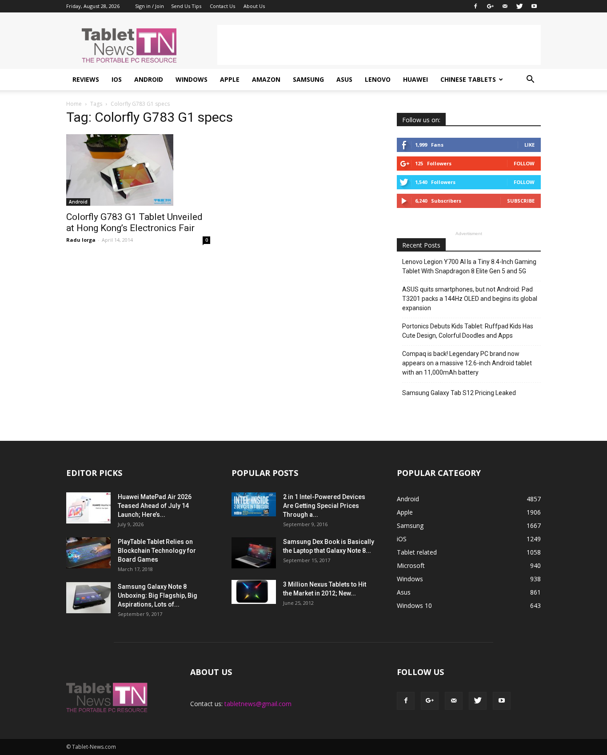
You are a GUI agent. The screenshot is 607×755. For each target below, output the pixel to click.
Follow (524, 163)
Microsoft (411, 565)
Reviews (85, 79)
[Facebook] (475, 6)
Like (529, 144)
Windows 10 (414, 605)
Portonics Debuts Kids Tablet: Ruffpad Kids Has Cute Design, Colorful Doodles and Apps (467, 331)
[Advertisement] (379, 45)
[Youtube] (534, 6)
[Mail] (504, 6)
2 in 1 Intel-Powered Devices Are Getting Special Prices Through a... (324, 505)
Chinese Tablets (468, 79)
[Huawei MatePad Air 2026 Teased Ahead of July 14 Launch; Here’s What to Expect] (88, 507)
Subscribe (521, 200)
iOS (117, 79)
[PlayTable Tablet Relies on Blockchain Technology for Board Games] (88, 552)
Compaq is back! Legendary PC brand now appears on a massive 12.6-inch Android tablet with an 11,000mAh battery (467, 363)
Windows (192, 79)
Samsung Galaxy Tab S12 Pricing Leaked (459, 392)
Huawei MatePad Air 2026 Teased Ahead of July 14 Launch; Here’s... (155, 505)
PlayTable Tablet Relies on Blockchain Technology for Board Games (157, 550)
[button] (530, 79)
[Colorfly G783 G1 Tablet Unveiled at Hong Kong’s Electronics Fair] (138, 170)
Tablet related (417, 552)
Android (148, 79)
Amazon (266, 79)
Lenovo (378, 79)
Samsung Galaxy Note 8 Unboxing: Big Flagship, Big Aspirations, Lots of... (157, 595)
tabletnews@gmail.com (258, 703)
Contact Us (222, 6)
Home (74, 104)
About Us (254, 6)
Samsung (308, 79)
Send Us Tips (186, 6)
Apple (230, 79)
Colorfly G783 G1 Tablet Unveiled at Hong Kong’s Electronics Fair (134, 222)
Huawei (415, 79)
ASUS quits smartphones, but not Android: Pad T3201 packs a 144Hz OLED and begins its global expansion (469, 299)
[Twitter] (519, 6)
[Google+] (490, 6)
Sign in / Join (149, 6)
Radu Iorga (81, 239)
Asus (344, 79)
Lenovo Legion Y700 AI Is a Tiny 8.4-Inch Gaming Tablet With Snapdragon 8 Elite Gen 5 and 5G (469, 266)
